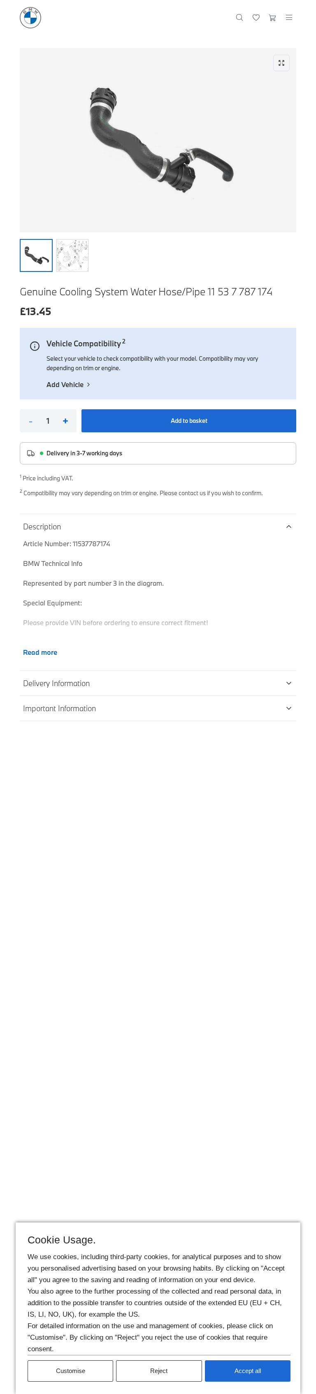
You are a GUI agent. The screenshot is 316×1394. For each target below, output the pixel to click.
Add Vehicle (65, 384)
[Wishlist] (256, 17)
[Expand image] (158, 140)
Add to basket (189, 420)
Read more (40, 652)
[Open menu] (288, 17)
